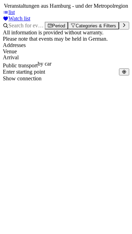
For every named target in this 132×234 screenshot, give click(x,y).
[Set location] (124, 71)
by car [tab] (44, 64)
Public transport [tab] (20, 65)
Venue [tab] (10, 51)
